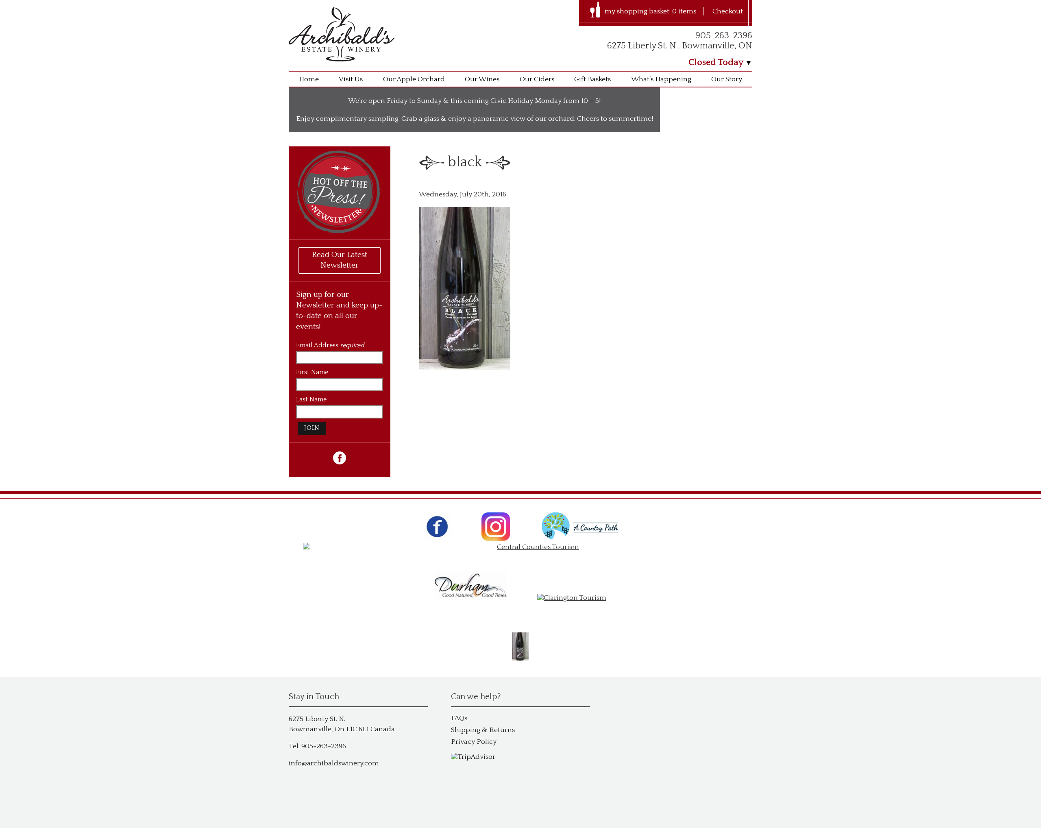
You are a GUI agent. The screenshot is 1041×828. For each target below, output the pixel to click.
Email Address (330, 345)
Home (309, 79)
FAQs (459, 718)
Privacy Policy (474, 742)
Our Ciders (537, 79)
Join (311, 428)
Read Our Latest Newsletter (339, 260)
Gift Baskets (592, 79)
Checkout (727, 11)
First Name (312, 372)
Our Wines (482, 79)
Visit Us (351, 79)
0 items (684, 11)
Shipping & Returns (483, 730)
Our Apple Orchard (414, 79)
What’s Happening (661, 79)
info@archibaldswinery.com (334, 763)
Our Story (726, 79)
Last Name (311, 399)
